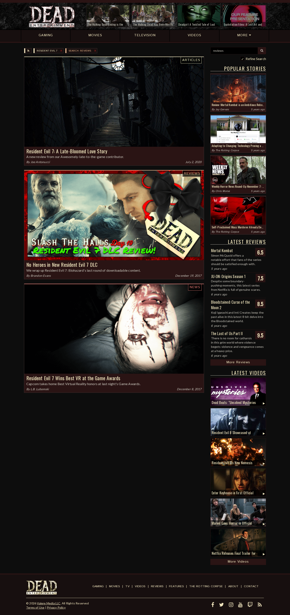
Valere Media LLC (48, 603)
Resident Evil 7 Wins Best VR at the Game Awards (73, 378)
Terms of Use (35, 607)
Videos (140, 586)
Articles (191, 60)
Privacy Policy (56, 607)
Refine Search (256, 59)
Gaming (98, 586)
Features (176, 586)
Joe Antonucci (40, 162)
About (233, 586)
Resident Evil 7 (47, 51)
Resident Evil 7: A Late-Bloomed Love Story (66, 151)
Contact (251, 586)
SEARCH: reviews (80, 51)
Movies (114, 586)
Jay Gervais (222, 109)
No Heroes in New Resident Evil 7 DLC (61, 264)
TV (127, 586)
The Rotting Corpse (227, 150)
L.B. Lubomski (40, 389)
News (195, 287)
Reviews (192, 173)
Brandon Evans (41, 275)
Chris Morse (222, 191)
